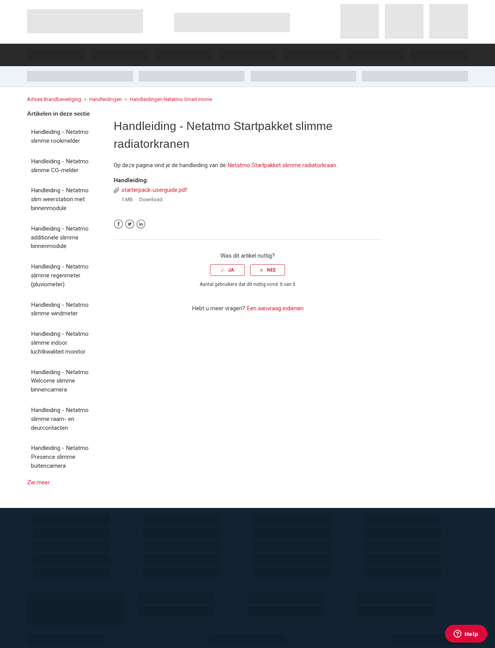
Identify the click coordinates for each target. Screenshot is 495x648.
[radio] (227, 270)
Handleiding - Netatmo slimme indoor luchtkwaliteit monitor (60, 342)
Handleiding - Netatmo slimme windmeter (60, 309)
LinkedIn (141, 224)
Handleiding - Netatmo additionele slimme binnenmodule (60, 237)
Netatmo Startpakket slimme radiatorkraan (281, 165)
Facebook (118, 224)
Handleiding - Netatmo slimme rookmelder (60, 136)
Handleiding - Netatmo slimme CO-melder (60, 166)
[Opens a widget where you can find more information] (466, 634)
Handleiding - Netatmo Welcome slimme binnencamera (60, 381)
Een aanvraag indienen (275, 308)
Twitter (130, 224)
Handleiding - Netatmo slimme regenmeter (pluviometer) (60, 275)
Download (150, 199)
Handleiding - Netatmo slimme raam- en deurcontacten (60, 419)
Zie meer (38, 482)
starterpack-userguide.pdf (154, 189)
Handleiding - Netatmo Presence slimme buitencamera (60, 457)
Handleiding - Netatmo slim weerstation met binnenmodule (60, 199)
